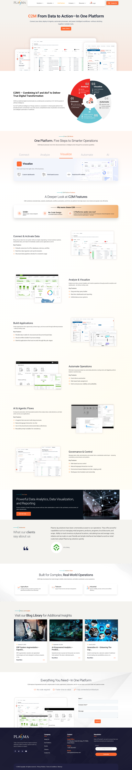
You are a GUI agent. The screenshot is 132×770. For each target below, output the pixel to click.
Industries (49, 3)
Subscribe (106, 754)
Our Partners (47, 742)
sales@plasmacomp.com (74, 752)
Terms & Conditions (51, 766)
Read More (19, 660)
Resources (81, 3)
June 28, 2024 (92, 644)
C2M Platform (61, 3)
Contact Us (114, 3)
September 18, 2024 (58, 644)
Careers (46, 749)
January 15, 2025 (22, 644)
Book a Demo (66, 28)
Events (46, 746)
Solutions (39, 3)
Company (71, 3)
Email (97, 745)
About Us (46, 739)
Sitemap (60, 766)
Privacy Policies (41, 766)
